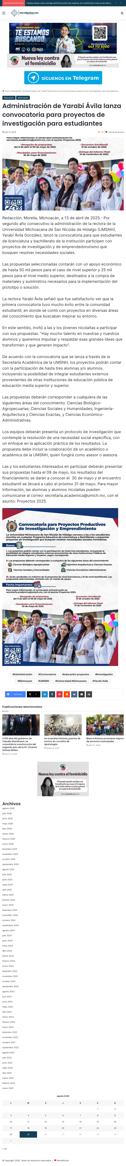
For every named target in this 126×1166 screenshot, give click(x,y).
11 (28, 1122)
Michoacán (23, 98)
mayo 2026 (7, 823)
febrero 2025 (8, 900)
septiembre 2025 (10, 864)
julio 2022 (7, 1057)
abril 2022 (7, 1073)
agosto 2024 (8, 930)
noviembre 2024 (10, 915)
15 (98, 1122)
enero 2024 (8, 966)
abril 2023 (7, 1012)
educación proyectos (76, 674)
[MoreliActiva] (24, 13)
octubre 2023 (8, 981)
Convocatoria (48, 674)
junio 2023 (7, 1001)
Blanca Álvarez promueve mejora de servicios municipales (105, 740)
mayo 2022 (7, 1068)
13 (63, 1122)
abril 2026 (7, 828)
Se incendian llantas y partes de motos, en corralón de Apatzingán (62, 741)
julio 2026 (7, 813)
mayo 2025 (7, 884)
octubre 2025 (8, 859)
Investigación (105, 674)
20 (63, 1128)
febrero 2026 (8, 839)
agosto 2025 (8, 869)
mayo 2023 (7, 1006)
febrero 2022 (8, 1083)
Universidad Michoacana (71, 680)
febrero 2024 (8, 961)
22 (97, 1128)
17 (11, 1128)
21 (80, 1128)
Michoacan (25, 680)
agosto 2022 (8, 1052)
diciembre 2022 (9, 1032)
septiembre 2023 (10, 986)
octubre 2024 (8, 920)
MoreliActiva (63, 1160)
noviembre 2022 (10, 1037)
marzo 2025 (8, 895)
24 (11, 1134)
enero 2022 (8, 1088)
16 (115, 1122)
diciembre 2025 (9, 849)
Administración (23, 674)
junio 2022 (7, 1062)
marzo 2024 (8, 956)
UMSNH (44, 680)
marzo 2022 (8, 1078)
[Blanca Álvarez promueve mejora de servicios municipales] (105, 724)
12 (46, 1122)
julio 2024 (7, 935)
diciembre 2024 (9, 910)
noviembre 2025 (10, 854)
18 (28, 1128)
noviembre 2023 (10, 976)
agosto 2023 (8, 991)
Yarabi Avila (101, 680)
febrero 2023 (8, 1022)
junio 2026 (7, 818)
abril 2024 (7, 951)
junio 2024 (7, 940)
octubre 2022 (8, 1042)
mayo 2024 (7, 945)
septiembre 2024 (10, 925)
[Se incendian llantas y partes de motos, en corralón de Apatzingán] (63, 724)
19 (46, 1128)
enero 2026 (8, 844)
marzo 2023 (8, 1017)
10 (11, 1122)
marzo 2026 (8, 833)
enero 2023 (8, 1027)
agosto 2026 (8, 808)
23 (115, 1128)
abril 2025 (7, 889)
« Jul (4, 1148)
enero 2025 (8, 905)
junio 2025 (7, 879)
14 (80, 1122)
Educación (16, 91)
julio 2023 (7, 996)
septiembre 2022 (10, 1047)
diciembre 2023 (9, 971)
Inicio (7, 91)
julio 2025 (7, 874)
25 (28, 1134)
